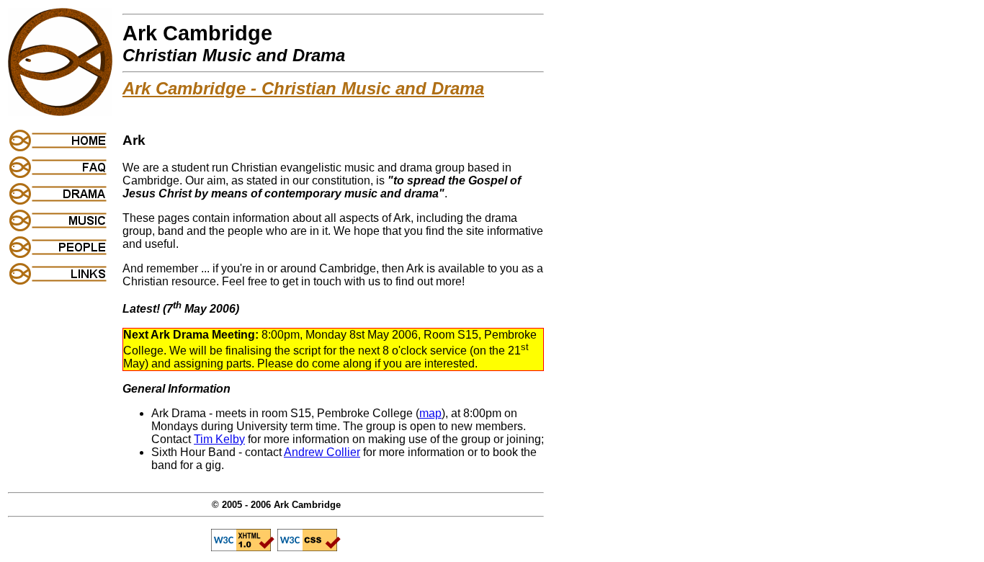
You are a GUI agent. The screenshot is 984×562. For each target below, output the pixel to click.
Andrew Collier (322, 452)
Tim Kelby (219, 439)
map (430, 413)
